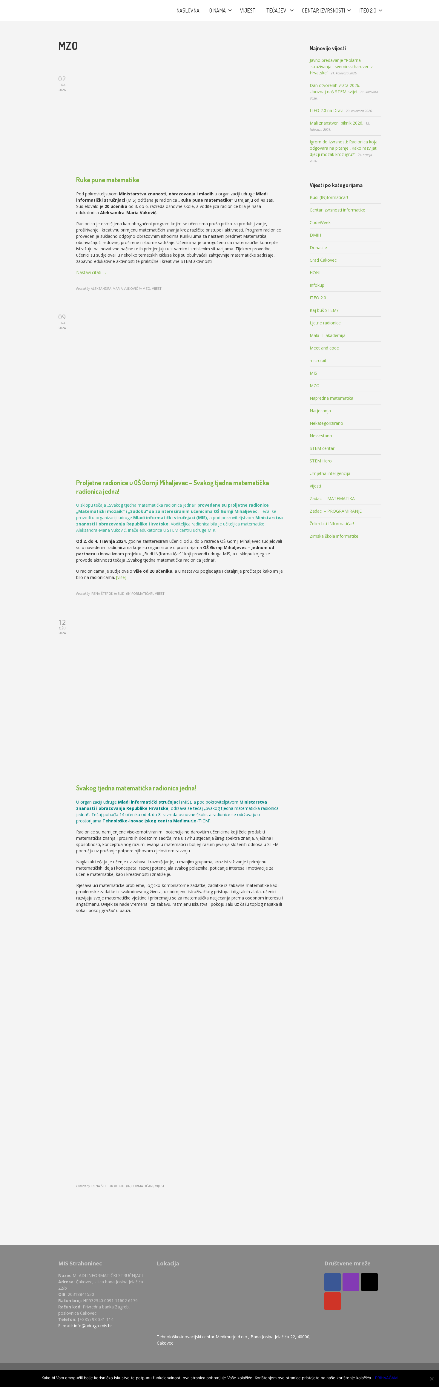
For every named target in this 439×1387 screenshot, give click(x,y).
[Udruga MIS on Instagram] (351, 1282)
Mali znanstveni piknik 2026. (336, 123)
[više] (121, 577)
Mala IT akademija (328, 335)
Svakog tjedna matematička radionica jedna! (136, 788)
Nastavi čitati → (91, 272)
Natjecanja (320, 410)
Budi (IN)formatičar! (329, 197)
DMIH (315, 235)
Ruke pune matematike (107, 179)
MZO (315, 385)
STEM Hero (321, 461)
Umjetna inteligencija (330, 473)
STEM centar (322, 448)
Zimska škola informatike (334, 536)
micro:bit (318, 360)
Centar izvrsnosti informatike (337, 210)
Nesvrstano (321, 436)
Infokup (317, 285)
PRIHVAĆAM (386, 1377)
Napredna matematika (331, 398)
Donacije (318, 247)
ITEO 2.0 (318, 298)
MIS (313, 373)
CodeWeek (320, 222)
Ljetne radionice (325, 323)
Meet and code (324, 348)
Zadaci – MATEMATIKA (332, 498)
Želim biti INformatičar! (332, 523)
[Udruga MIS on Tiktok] (369, 1282)
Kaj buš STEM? (324, 310)
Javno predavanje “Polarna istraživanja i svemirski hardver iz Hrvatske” (341, 66)
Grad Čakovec (323, 260)
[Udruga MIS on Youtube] (332, 1301)
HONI (315, 272)
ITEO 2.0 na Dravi (326, 110)
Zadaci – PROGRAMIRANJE (336, 511)
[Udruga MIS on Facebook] (332, 1282)
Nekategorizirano (326, 423)
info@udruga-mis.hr (93, 1325)
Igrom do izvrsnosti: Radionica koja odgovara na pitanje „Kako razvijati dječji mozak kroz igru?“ (343, 148)
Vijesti (315, 486)
